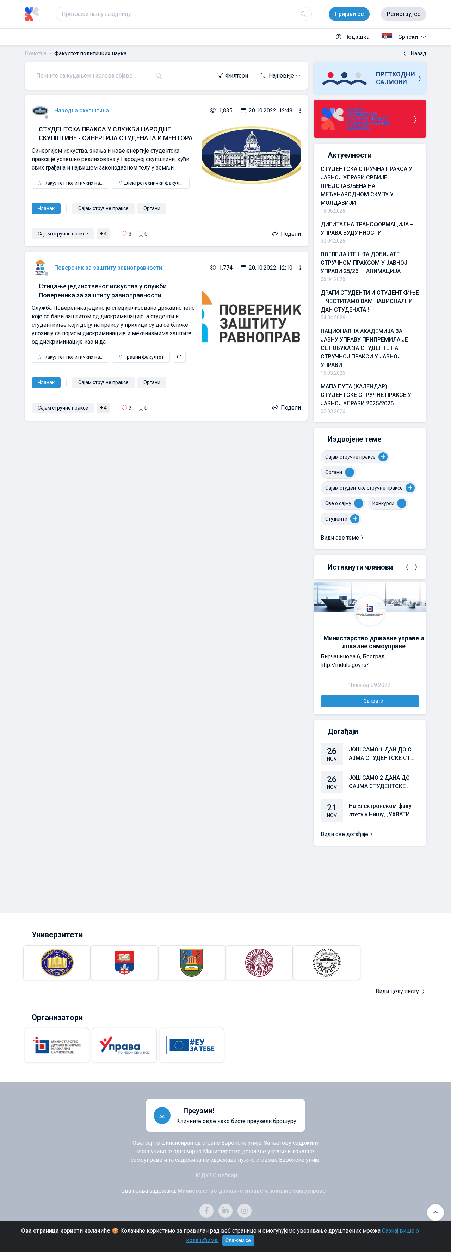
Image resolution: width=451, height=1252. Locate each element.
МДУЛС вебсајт (217, 1175)
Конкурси (383, 503)
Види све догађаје (344, 834)
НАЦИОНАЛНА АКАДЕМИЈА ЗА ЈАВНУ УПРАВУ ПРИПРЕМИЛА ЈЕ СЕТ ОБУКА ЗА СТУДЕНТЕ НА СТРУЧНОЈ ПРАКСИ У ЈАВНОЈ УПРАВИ (364, 348)
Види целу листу (397, 991)
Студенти (336, 519)
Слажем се (238, 1240)
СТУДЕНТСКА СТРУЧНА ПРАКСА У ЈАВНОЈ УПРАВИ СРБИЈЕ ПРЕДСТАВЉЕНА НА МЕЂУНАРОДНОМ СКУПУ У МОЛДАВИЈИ (366, 186)
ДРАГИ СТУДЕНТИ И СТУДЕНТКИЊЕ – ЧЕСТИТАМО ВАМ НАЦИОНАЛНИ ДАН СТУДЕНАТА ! (370, 301)
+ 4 (103, 234)
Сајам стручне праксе (350, 457)
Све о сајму (338, 503)
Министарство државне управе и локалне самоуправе (373, 642)
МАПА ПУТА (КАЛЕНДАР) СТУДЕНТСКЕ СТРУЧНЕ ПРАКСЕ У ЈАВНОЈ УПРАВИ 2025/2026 (366, 395)
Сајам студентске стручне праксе (364, 488)
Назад (418, 53)
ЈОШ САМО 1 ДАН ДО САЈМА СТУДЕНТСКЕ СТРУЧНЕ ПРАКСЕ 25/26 (381, 754)
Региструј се (403, 14)
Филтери (237, 75)
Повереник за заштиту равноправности (108, 267)
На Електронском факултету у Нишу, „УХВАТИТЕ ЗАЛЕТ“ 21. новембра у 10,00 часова (381, 811)
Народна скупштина (81, 110)
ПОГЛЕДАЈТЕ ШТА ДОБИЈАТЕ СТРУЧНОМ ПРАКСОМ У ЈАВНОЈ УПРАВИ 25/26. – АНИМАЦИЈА (364, 263)
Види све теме (340, 537)
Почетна (36, 53)
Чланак (46, 208)
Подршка (357, 36)
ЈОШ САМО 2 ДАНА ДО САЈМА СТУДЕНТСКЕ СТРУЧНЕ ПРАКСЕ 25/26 (381, 782)
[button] (407, 567)
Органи (333, 472)
